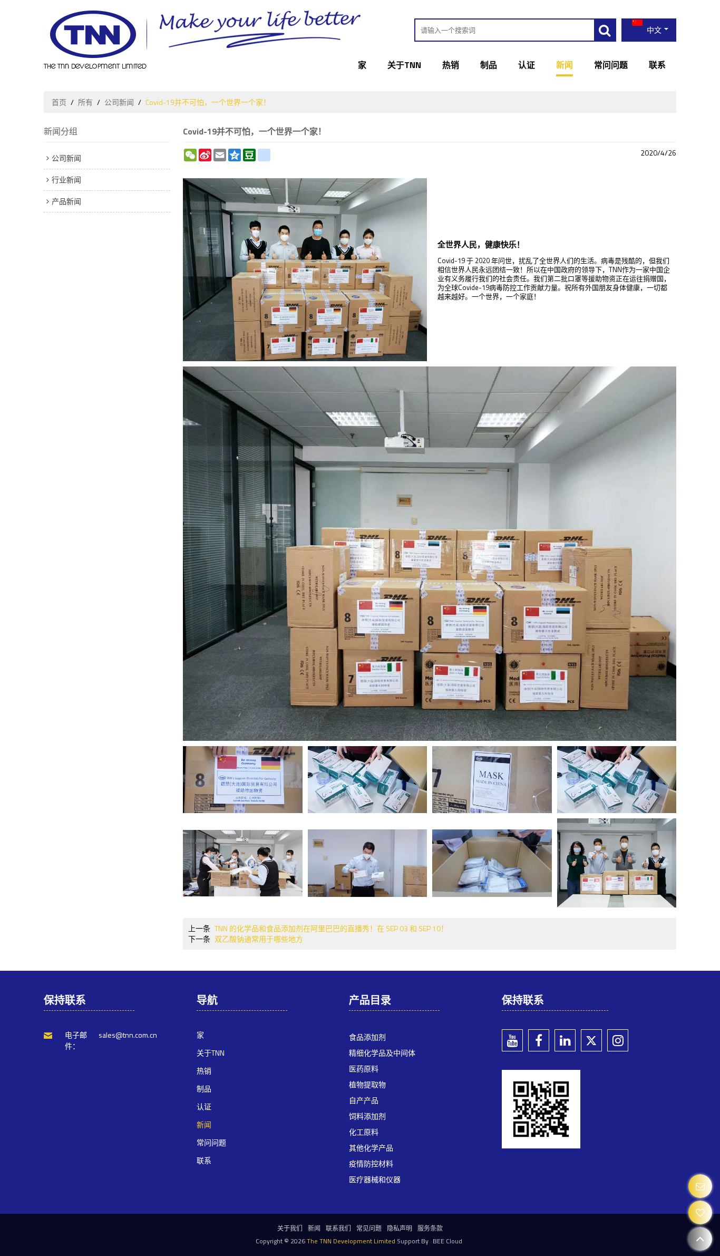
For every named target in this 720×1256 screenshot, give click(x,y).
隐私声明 (399, 1228)
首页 (59, 102)
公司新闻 (119, 102)
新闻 (564, 65)
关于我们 (290, 1228)
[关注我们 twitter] (591, 1040)
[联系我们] (700, 1186)
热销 (450, 65)
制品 (488, 65)
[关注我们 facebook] (538, 1040)
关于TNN (404, 65)
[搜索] (604, 30)
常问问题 (611, 65)
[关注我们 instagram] (617, 1040)
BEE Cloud (447, 1241)
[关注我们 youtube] (512, 1040)
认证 (526, 65)
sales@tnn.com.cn (128, 1034)
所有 (85, 102)
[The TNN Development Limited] (95, 40)
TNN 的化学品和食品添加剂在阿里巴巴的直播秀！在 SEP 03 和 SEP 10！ (331, 928)
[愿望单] (700, 1212)
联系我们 (338, 1228)
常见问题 (369, 1228)
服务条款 (430, 1228)
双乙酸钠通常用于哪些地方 (259, 939)
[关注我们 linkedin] (565, 1040)
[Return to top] (700, 1239)
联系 (657, 65)
